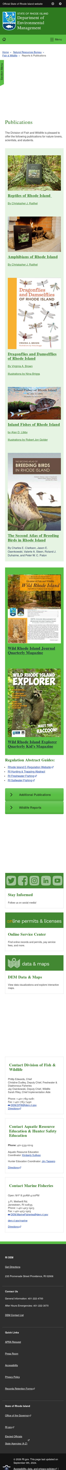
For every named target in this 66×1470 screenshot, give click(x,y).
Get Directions (12, 1267)
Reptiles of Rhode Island (30, 195)
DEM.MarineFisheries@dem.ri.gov (29, 1214)
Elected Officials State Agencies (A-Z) (16, 1440)
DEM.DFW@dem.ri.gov (24, 1105)
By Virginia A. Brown (20, 366)
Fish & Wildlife (9, 55)
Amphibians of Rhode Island (33, 256)
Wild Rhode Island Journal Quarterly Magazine (31, 650)
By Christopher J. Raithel (23, 203)
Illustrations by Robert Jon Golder (28, 440)
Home (5, 52)
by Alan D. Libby (18, 432)
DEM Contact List (14, 1315)
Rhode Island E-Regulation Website (29, 767)
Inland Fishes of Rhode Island (34, 424)
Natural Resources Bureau (27, 52)
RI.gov (8, 1427)
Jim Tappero (48, 1161)
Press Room (11, 1353)
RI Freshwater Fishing (21, 776)
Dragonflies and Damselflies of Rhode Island (32, 356)
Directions (13, 1108)
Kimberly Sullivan (31, 1155)
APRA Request (13, 1342)
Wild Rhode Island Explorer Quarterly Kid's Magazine (32, 744)
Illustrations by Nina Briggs (24, 374)
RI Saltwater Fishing (20, 780)
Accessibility (11, 1365)
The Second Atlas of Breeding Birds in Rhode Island (33, 537)
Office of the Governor (17, 1415)
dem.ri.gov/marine (17, 1220)
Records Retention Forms (19, 1388)
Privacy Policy (12, 1377)
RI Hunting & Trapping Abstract (26, 771)
